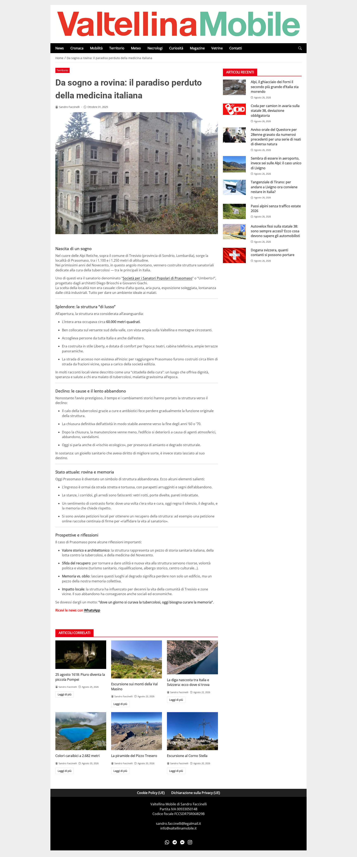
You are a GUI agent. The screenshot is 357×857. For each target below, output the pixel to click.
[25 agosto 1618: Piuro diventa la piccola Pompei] (80, 654)
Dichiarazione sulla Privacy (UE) (195, 792)
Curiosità (176, 48)
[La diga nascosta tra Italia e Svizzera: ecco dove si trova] (192, 657)
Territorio (116, 48)
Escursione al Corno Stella (187, 755)
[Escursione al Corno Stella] (192, 731)
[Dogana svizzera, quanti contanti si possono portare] (234, 255)
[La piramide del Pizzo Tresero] (136, 731)
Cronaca (76, 48)
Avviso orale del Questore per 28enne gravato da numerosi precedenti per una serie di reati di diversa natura (276, 136)
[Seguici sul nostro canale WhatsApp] (167, 842)
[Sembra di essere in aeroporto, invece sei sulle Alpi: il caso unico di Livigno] (234, 164)
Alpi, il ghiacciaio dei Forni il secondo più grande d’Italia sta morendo (275, 87)
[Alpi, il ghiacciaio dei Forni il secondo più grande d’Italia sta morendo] (234, 87)
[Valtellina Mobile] (178, 23)
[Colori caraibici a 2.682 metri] (80, 731)
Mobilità (96, 48)
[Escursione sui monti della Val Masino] (136, 659)
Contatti (235, 48)
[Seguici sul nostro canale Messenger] (182, 842)
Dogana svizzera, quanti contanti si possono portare (272, 252)
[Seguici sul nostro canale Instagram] (190, 842)
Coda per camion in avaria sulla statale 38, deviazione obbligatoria (275, 111)
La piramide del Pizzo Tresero (134, 755)
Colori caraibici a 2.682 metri (77, 755)
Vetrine (217, 48)
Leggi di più (64, 694)
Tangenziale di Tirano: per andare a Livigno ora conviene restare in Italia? (274, 187)
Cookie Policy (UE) (151, 792)
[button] (300, 48)
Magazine (197, 48)
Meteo (136, 48)
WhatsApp (92, 610)
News (59, 48)
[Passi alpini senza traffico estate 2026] (234, 211)
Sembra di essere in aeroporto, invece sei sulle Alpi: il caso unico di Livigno (276, 163)
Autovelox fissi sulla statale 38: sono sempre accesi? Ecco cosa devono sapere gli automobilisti (275, 231)
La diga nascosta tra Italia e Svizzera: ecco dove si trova (188, 682)
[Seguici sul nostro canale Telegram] (175, 842)
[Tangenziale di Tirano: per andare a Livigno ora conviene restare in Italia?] (234, 187)
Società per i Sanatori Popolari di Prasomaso (157, 278)
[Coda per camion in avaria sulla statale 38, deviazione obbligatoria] (234, 109)
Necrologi (155, 48)
